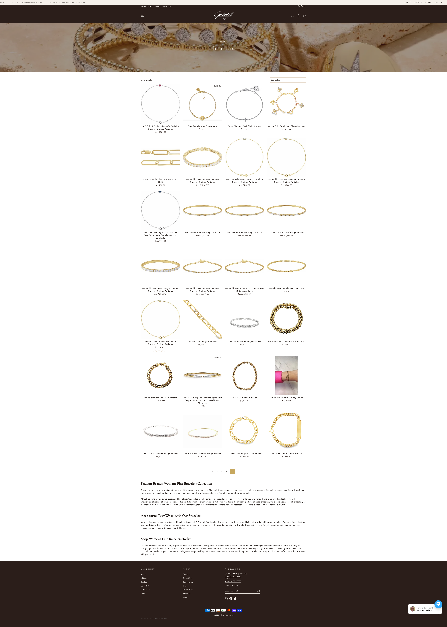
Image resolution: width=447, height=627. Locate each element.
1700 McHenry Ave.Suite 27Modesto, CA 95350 (236, 577)
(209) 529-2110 (231, 585)
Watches (144, 578)
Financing (438, 2)
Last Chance (145, 589)
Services (428, 2)
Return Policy (188, 589)
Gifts (143, 593)
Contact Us (418, 2)
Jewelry (144, 574)
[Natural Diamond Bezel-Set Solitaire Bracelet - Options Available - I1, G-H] (154, 351)
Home (222, 41)
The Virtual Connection (159, 619)
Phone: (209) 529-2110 (150, 6)
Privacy (185, 597)
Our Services (188, 582)
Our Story (407, 2)
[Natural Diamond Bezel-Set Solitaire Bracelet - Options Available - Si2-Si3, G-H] (164, 351)
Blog (185, 586)
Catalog (144, 582)
